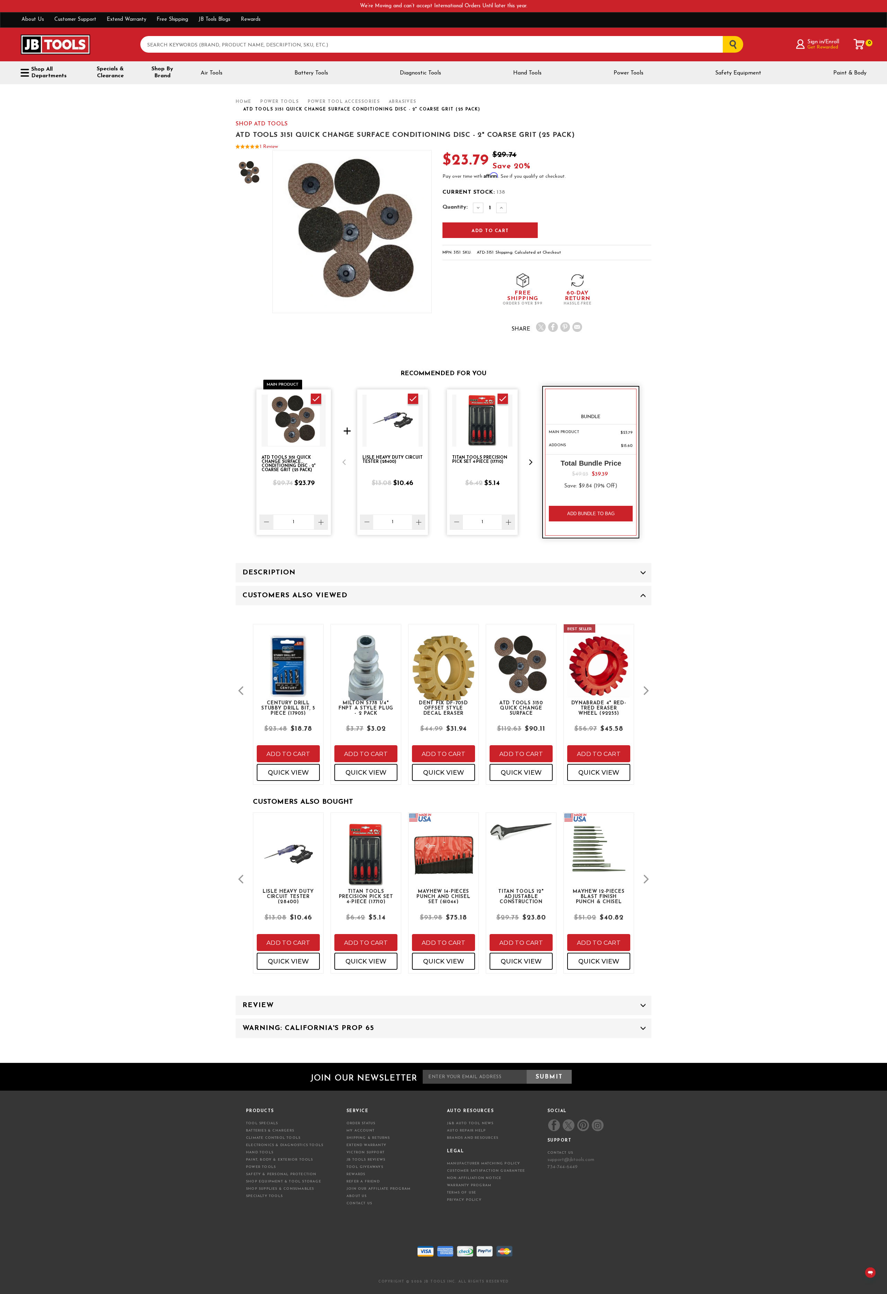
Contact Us (359, 1203)
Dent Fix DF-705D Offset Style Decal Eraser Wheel (443, 708)
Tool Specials (262, 1123)
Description (269, 572)
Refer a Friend (363, 1181)
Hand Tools (527, 73)
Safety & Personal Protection (281, 1174)
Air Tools (211, 73)
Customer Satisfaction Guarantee (486, 1171)
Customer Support (75, 19)
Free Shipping (172, 19)
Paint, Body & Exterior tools (279, 1160)
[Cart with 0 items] (859, 44)
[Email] (577, 327)
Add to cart (288, 753)
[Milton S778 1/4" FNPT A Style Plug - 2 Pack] (366, 678)
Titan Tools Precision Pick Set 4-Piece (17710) (366, 896)
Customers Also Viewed (295, 595)
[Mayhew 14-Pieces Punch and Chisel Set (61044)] (443, 860)
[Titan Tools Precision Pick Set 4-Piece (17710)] (366, 860)
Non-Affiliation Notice (474, 1178)
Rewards (251, 19)
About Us (32, 19)
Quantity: (455, 207)
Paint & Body (850, 73)
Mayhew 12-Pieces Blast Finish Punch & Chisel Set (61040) (598, 896)
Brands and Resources (472, 1138)
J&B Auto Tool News (470, 1123)
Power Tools (628, 73)
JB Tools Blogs (214, 19)
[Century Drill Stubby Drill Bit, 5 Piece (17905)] (288, 672)
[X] (541, 327)
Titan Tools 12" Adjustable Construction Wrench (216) (521, 896)
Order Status (360, 1123)
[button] (344, 462)
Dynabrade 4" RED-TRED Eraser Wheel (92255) (598, 708)
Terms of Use (461, 1193)
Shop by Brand (162, 72)
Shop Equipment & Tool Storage (283, 1181)
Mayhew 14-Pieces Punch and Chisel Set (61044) (443, 896)
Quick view (288, 772)
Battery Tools (311, 73)
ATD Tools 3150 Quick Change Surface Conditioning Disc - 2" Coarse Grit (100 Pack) (521, 708)
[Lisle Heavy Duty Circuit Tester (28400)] (288, 860)
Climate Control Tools (273, 1138)
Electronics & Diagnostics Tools (284, 1145)
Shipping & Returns (368, 1138)
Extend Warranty (126, 19)
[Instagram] (597, 1125)
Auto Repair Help (466, 1131)
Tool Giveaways (364, 1167)
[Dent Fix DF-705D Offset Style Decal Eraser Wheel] (443, 674)
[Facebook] (553, 327)
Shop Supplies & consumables (280, 1189)
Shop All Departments (49, 73)
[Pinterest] (565, 327)
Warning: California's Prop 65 (308, 1028)
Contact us (560, 1153)
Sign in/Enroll (823, 42)
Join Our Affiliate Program (378, 1189)
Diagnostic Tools (420, 73)
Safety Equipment (738, 73)
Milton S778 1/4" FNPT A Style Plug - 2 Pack (366, 708)
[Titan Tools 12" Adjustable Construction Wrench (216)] (521, 838)
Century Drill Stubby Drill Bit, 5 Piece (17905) (288, 708)
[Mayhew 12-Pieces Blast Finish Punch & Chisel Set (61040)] (599, 854)
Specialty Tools (264, 1196)
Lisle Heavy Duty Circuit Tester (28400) (288, 896)
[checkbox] (316, 398)
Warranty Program (469, 1185)
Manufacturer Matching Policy (483, 1163)
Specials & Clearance (110, 72)
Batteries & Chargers (270, 1131)
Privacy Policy (464, 1200)
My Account (360, 1131)
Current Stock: (473, 192)
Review (258, 1005)
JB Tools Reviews (365, 1160)
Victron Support (365, 1152)
